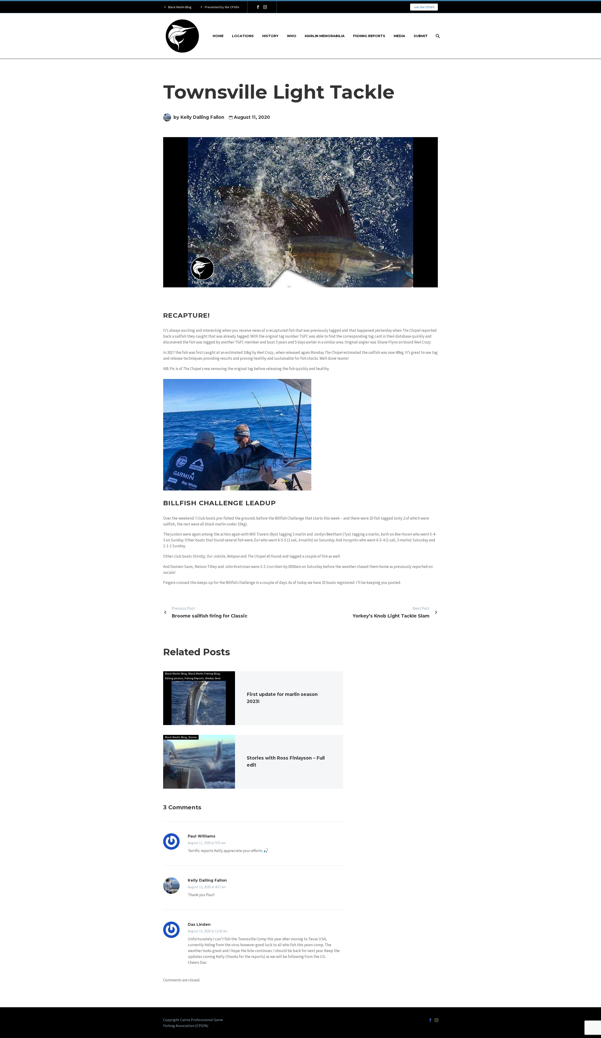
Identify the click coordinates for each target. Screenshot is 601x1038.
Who (291, 36)
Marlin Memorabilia (325, 36)
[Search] (437, 36)
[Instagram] (265, 7)
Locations (243, 36)
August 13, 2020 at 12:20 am (207, 931)
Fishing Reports (369, 36)
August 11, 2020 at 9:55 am (207, 843)
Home (218, 36)
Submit (421, 36)
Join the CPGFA (424, 7)
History (270, 36)
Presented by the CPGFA (222, 7)
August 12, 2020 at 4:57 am (207, 887)
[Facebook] (258, 7)
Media (399, 36)
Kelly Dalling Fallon (207, 880)
